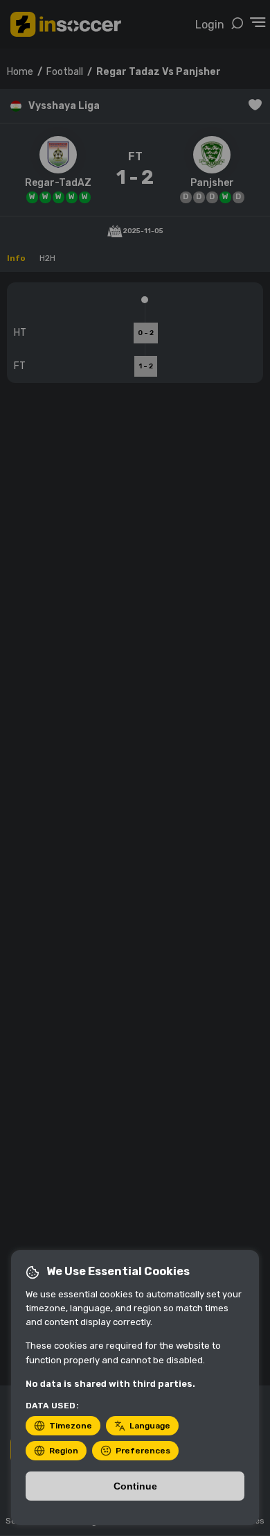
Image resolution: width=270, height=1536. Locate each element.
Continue (135, 1486)
